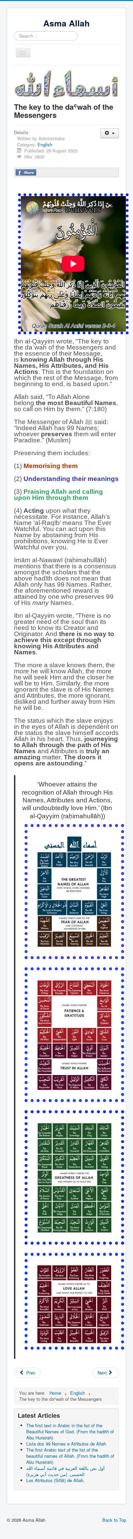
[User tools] (109, 133)
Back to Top (114, 1520)
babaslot (8, 1532)
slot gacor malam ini (9, 1526)
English (45, 144)
